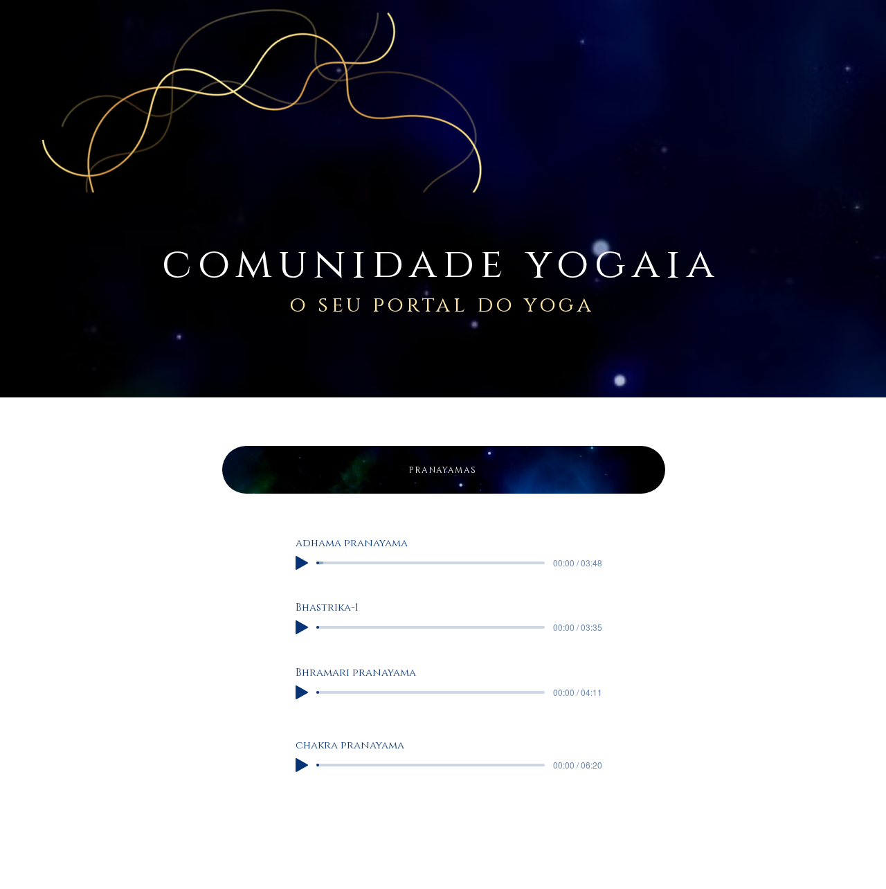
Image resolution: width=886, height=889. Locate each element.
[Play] (302, 563)
